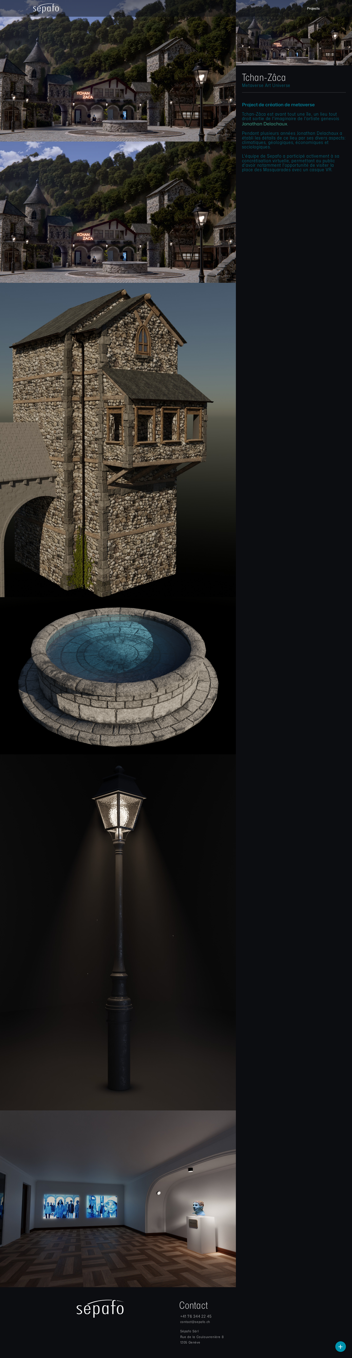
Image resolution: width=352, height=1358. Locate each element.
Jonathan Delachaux (264, 123)
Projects (313, 8)
